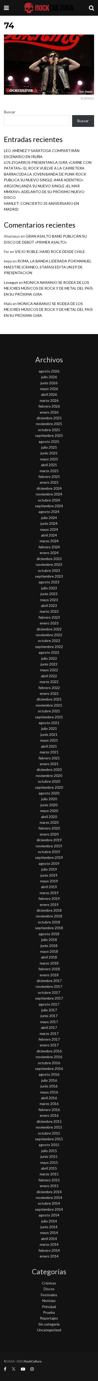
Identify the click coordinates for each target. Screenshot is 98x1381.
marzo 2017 (49, 1033)
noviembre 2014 (49, 1197)
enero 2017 (49, 1045)
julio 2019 (49, 869)
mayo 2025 (49, 459)
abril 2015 (49, 1168)
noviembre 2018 (49, 916)
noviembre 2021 (49, 705)
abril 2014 (49, 1238)
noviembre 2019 (49, 846)
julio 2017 (49, 1010)
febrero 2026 (49, 406)
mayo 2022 (49, 670)
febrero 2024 (49, 547)
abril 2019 (49, 886)
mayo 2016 (49, 1092)
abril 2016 (49, 1098)
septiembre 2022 (49, 646)
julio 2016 (49, 1080)
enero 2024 (49, 552)
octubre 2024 (49, 500)
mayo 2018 (49, 951)
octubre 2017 (49, 992)
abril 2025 (49, 465)
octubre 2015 (49, 1133)
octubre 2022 (49, 640)
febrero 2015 (49, 1180)
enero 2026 (49, 412)
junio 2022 (49, 664)
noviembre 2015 (49, 1127)
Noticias (49, 1300)
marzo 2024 (49, 541)
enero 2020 (49, 834)
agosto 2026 (49, 371)
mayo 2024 (49, 529)
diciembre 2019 (49, 840)
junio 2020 (49, 805)
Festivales (49, 1295)
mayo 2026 (49, 388)
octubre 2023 (49, 570)
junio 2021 (49, 734)
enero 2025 (49, 482)
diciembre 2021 (49, 699)
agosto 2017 (49, 1004)
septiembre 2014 (49, 1209)
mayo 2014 (49, 1232)
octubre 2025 (49, 429)
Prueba (49, 1312)
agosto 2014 (49, 1215)
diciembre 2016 (49, 1051)
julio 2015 (49, 1150)
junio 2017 (49, 1015)
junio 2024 (49, 523)
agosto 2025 (49, 441)
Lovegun (11, 282)
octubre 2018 (49, 922)
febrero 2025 (49, 476)
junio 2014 (49, 1227)
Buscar (9, 112)
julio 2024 (49, 517)
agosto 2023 (49, 582)
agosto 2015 (49, 1144)
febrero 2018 (49, 969)
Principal (49, 1306)
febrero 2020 (49, 828)
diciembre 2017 (49, 980)
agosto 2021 (49, 722)
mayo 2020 (49, 810)
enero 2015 (49, 1185)
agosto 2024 (49, 511)
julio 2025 (49, 447)
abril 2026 (49, 394)
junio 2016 (49, 1086)
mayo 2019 (49, 881)
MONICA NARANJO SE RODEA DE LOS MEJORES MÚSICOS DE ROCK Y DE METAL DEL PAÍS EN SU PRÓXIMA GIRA (48, 288)
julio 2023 (49, 588)
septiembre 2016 (49, 1068)
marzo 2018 (49, 963)
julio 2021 (49, 728)
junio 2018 (49, 945)
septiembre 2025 (49, 435)
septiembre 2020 (49, 787)
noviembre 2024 (49, 494)
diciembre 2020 (49, 769)
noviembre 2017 (49, 986)
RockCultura (33, 1361)
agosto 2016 (49, 1074)
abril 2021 (49, 746)
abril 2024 (49, 535)
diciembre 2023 (49, 558)
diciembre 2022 (49, 629)
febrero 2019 (49, 898)
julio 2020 (49, 799)
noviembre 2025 (49, 423)
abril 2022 (49, 676)
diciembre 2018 (49, 910)
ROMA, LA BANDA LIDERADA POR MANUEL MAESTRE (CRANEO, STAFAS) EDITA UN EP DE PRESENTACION (47, 267)
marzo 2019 (49, 892)
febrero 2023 (49, 617)
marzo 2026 (49, 400)
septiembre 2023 (49, 576)
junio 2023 (49, 593)
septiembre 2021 (49, 717)
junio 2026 (49, 383)
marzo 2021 (49, 752)
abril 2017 (49, 1027)
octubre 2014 (49, 1203)
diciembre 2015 (49, 1121)
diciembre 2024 (49, 488)
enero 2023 (49, 623)
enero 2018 (49, 975)
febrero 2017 (49, 1039)
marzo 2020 (49, 822)
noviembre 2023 (49, 564)
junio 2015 (49, 1156)
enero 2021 (49, 764)
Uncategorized (49, 1330)
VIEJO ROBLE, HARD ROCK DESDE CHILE (50, 251)
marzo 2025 (49, 471)
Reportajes (49, 1318)
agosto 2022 (49, 652)
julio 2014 (49, 1221)
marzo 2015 (49, 1174)
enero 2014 (49, 1256)
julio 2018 (49, 939)
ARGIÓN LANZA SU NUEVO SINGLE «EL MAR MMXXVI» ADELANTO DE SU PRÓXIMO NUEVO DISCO (44, 192)
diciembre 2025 (49, 418)
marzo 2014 (49, 1244)
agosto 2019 (49, 863)
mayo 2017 (49, 1021)
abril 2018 (49, 957)
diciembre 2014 (49, 1192)
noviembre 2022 (49, 635)
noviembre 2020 (49, 775)
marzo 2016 (49, 1103)
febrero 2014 (49, 1250)
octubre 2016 (49, 1063)
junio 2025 (49, 453)
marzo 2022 (49, 681)
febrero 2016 (49, 1109)
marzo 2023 (49, 611)
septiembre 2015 (49, 1139)
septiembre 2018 (49, 928)
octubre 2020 (49, 781)
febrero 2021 (49, 758)
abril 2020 (49, 816)
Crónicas (49, 1283)
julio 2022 (49, 658)
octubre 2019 (49, 851)
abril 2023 (49, 605)
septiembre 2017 (49, 998)
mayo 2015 (49, 1162)
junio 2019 (49, 875)
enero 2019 (49, 904)
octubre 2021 (49, 711)
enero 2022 (49, 693)
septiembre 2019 (49, 857)
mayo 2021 (49, 740)
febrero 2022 (49, 687)
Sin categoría (49, 1324)
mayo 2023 (49, 600)
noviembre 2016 (49, 1057)
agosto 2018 (49, 934)
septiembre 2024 (49, 506)
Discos (49, 1289)
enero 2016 (49, 1115)
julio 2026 (49, 377)
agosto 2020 (49, 793)
